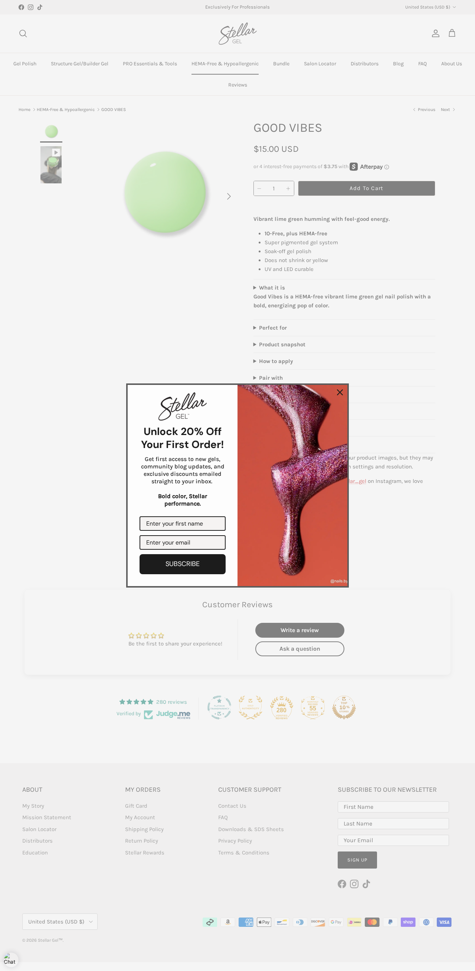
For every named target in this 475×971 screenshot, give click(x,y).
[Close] (340, 392)
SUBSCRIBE (183, 563)
